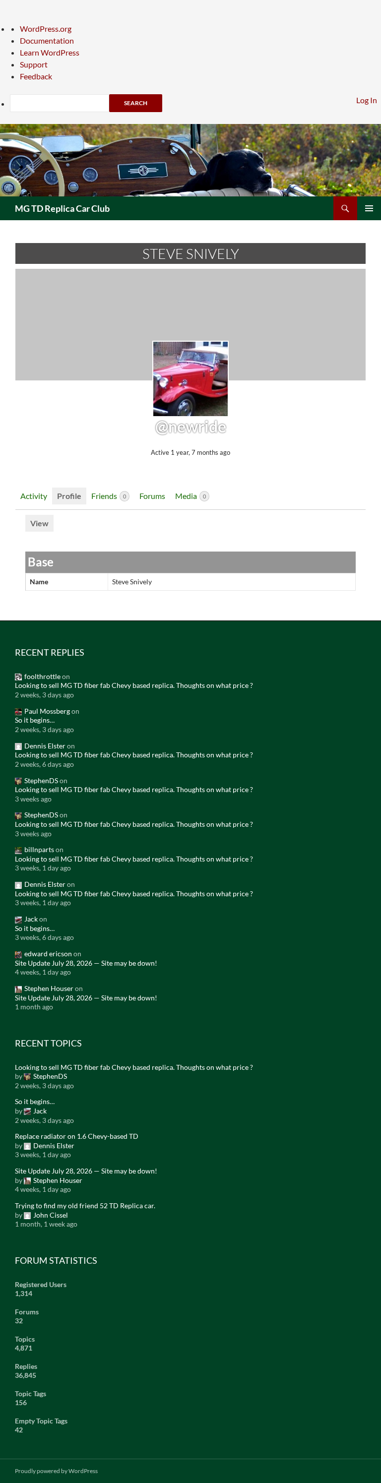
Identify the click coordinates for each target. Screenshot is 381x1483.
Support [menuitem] (34, 64)
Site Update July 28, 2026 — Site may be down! (86, 963)
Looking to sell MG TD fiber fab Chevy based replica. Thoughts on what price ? (134, 685)
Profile (69, 495)
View (39, 523)
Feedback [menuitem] (36, 76)
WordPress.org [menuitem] (45, 28)
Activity (33, 495)
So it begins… (35, 720)
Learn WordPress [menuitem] (49, 52)
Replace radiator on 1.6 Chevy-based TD (76, 1136)
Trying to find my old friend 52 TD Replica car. (85, 1205)
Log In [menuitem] (366, 100)
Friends (108, 495)
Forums (152, 495)
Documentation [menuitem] (47, 40)
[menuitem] (195, 103)
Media (190, 495)
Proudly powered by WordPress (56, 1471)
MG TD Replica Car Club (62, 208)
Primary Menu (369, 208)
